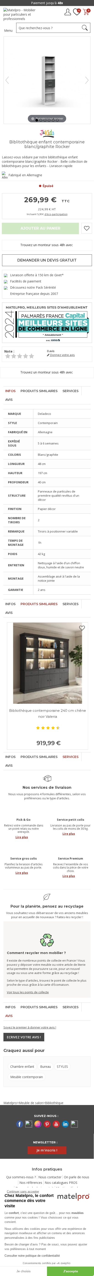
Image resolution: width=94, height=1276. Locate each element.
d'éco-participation (56, 214)
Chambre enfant (22, 1066)
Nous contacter (49, 1177)
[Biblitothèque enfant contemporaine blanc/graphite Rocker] (36, 120)
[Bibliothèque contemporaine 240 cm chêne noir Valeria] (47, 663)
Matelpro (10, 1103)
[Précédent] (7, 80)
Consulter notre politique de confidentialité (32, 1255)
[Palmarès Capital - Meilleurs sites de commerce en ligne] (47, 322)
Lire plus (22, 837)
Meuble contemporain (26, 1077)
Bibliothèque (54, 1103)
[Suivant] (87, 80)
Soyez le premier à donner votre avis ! (29, 1027)
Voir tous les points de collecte (28, 992)
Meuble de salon (31, 1103)
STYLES (62, 1066)
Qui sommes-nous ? (21, 1177)
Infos (10, 391)
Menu (8, 30)
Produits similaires (39, 391)
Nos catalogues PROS (61, 1182)
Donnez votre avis (62, 355)
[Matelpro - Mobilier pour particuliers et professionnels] (22, 14)
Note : (9, 351)
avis (51, 351)
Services (70, 391)
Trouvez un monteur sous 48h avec (47, 245)
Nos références (30, 1182)
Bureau (45, 1066)
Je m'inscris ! (47, 1150)
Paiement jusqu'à (47, 3)
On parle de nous (76, 1177)
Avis (9, 400)
